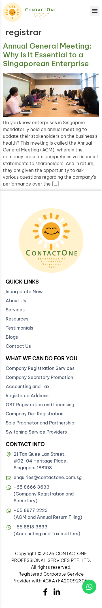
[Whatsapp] (89, 587)
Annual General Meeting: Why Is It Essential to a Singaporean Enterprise (47, 54)
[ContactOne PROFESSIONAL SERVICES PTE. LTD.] (51, 240)
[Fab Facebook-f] (45, 591)
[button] (94, 11)
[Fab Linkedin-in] (56, 591)
